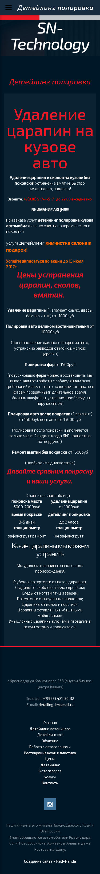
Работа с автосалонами (50, 747)
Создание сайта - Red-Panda (50, 861)
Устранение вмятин (52, 183)
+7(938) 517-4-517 (39, 199)
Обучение (50, 741)
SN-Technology (49, 35)
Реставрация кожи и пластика (50, 753)
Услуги (50, 777)
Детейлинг (50, 765)
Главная (50, 722)
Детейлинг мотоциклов (50, 729)
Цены (50, 759)
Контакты (50, 783)
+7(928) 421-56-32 (58, 698)
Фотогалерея (50, 771)
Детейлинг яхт (50, 735)
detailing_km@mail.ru (56, 705)
